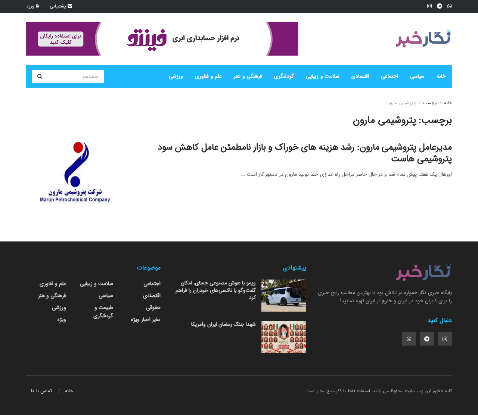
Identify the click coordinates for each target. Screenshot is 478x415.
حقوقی (153, 307)
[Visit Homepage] (424, 38)
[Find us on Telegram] (427, 339)
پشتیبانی (59, 6)
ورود (31, 6)
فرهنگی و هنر (248, 76)
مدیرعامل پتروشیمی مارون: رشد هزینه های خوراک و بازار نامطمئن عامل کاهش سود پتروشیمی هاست (305, 153)
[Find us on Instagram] (445, 339)
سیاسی (417, 76)
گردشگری (284, 76)
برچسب (430, 102)
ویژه (62, 319)
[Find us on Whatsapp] (409, 339)
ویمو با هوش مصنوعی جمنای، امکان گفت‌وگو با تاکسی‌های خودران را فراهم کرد (216, 290)
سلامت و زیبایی (322, 76)
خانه (441, 76)
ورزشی (176, 76)
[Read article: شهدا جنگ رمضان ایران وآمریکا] (283, 337)
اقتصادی (360, 76)
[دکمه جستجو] (39, 76)
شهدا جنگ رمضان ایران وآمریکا (223, 324)
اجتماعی (389, 76)
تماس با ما (41, 391)
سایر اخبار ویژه (146, 319)
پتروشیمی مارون (401, 102)
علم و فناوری (208, 76)
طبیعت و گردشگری (103, 311)
